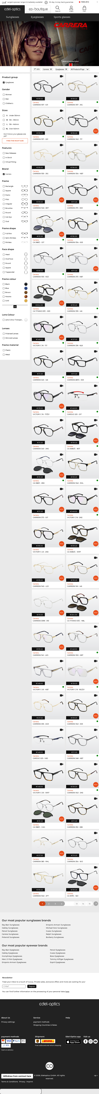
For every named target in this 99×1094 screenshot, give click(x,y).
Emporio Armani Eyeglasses (14, 962)
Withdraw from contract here (17, 1076)
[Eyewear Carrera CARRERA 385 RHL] (48, 842)
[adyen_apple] (23, 1041)
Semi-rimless (10, 238)
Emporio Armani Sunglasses (58, 925)
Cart (84, 11)
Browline (8, 208)
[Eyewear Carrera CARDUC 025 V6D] (48, 739)
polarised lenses (11, 334)
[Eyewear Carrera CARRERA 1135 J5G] (48, 154)
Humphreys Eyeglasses (12, 956)
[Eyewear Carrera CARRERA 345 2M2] (48, 429)
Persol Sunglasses (10, 931)
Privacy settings (8, 1022)
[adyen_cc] (3, 1041)
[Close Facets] (15, 69)
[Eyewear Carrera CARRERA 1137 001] (48, 120)
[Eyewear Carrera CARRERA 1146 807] (48, 189)
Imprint (29, 1082)
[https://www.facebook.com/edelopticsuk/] (85, 1041)
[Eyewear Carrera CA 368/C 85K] (48, 464)
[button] (12, 9)
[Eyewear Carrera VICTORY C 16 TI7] (48, 326)
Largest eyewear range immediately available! (25, 2)
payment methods (41, 1022)
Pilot (7, 199)
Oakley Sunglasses (10, 928)
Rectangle (9, 186)
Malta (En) (85, 2)
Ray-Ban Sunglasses (10, 925)
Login (71, 11)
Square (8, 191)
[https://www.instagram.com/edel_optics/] (90, 1041)
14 (83, 904)
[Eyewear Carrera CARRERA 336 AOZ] (48, 705)
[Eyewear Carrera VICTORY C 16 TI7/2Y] (48, 395)
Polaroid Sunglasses (10, 937)
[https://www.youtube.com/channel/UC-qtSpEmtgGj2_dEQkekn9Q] (95, 1041)
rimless (8, 242)
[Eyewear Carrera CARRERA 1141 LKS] (48, 636)
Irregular (8, 204)
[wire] (6, 1046)
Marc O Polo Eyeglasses (12, 959)
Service (36, 1018)
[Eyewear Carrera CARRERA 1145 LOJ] (48, 567)
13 (76, 904)
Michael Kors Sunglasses (56, 928)
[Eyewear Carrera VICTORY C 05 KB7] (48, 670)
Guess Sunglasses (54, 931)
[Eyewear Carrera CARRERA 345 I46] (48, 361)
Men (7, 99)
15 (89, 904)
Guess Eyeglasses (57, 953)
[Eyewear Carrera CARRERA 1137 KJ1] (48, 86)
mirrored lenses (11, 338)
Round (8, 263)
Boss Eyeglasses (57, 956)
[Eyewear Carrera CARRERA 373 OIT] (48, 498)
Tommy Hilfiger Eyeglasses (61, 959)
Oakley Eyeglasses (10, 953)
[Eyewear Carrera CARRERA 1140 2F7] (48, 877)
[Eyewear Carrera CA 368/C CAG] (48, 808)
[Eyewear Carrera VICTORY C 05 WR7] (48, 773)
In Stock (8, 158)
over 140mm (13, 129)
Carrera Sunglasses (10, 934)
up (95, 1075)
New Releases (10, 153)
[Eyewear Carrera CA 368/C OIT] (48, 223)
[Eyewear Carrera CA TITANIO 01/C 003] (48, 292)
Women (8, 95)
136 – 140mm (13, 124)
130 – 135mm (12, 120)
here (67, 991)
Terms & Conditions (9, 1082)
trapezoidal (9, 272)
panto (7, 195)
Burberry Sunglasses (55, 937)
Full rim (8, 234)
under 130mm (13, 115)
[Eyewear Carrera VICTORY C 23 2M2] (48, 533)
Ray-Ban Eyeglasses (10, 950)
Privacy (22, 1082)
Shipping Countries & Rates (45, 1025)
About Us (5, 1018)
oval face (9, 259)
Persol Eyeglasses (57, 950)
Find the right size (15, 141)
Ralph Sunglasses (53, 934)
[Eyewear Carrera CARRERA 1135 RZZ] (48, 258)
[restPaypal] (16, 1041)
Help (68, 1018)
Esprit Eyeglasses (57, 962)
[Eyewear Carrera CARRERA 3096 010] (48, 601)
